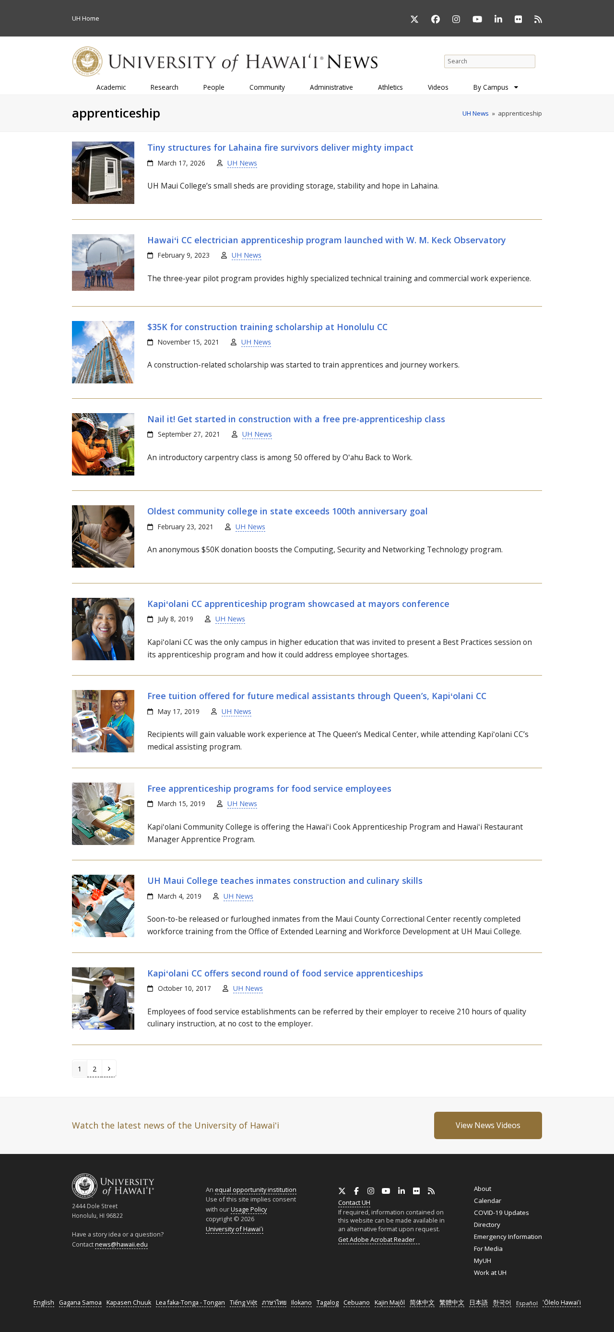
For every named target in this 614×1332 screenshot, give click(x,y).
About (482, 1188)
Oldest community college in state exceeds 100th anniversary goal (287, 511)
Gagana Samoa (80, 1302)
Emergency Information (508, 1236)
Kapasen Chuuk (128, 1302)
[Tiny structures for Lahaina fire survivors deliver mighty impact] (103, 201)
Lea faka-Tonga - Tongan (190, 1302)
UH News (242, 162)
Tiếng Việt (243, 1302)
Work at (490, 1272)
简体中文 (422, 1302)
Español (527, 1303)
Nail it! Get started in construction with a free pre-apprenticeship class (296, 419)
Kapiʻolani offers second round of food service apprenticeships (285, 973)
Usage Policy (249, 1209)
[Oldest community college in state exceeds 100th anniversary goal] (103, 565)
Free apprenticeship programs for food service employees (269, 788)
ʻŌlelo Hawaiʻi (562, 1302)
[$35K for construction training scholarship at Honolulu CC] (103, 381)
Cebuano (356, 1302)
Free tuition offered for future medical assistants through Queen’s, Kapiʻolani (316, 696)
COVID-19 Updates (501, 1212)
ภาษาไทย (274, 1302)
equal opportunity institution (255, 1189)
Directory (487, 1224)
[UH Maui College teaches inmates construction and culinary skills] (103, 934)
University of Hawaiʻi (234, 1229)
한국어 (502, 1302)
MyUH (482, 1260)
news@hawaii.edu (121, 1244)
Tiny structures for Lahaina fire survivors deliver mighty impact (280, 147)
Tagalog (328, 1302)
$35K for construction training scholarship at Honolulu (267, 327)
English (44, 1302)
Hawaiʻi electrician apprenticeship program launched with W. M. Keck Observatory (326, 240)
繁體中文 (451, 1302)
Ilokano (301, 1302)
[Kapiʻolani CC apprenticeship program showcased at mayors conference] (103, 658)
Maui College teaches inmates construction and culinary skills (285, 880)
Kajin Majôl (390, 1302)
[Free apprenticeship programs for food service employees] (103, 842)
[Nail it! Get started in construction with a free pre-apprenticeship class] (103, 473)
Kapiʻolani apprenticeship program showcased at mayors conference (298, 603)
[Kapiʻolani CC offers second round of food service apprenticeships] (103, 1027)
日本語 (478, 1302)
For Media (488, 1248)
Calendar (487, 1200)
